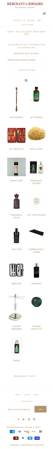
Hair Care (16, 249)
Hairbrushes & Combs (36, 250)
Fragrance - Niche (16, 216)
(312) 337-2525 (27, 24)
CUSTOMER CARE (26, 401)
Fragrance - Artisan (36, 182)
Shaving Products (36, 327)
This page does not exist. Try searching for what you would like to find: (26, 46)
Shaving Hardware (16, 327)
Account (31, 20)
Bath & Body (36, 149)
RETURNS (27, 395)
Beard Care (16, 180)
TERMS (35, 395)
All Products (16, 149)
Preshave (36, 283)
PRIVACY (18, 395)
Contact (17, 20)
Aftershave (36, 117)
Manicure (17, 283)
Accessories (16, 117)
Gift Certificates (36, 215)
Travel (16, 360)
